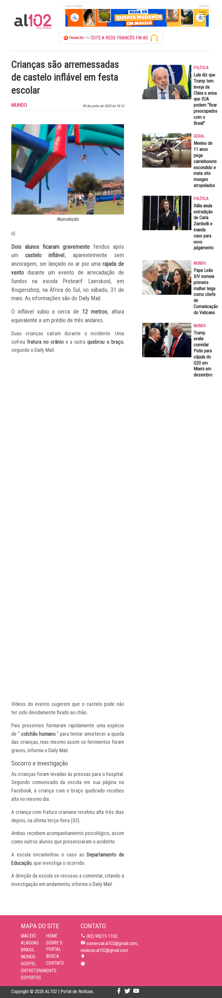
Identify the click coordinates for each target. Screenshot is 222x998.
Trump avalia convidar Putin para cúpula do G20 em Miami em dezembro (203, 354)
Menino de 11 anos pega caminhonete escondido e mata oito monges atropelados (205, 164)
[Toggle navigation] (203, 14)
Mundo (28, 956)
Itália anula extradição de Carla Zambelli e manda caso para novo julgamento (204, 227)
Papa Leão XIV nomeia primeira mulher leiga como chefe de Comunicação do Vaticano (206, 291)
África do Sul (65, 289)
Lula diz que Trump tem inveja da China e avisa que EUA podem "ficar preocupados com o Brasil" (205, 99)
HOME (51, 936)
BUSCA (52, 956)
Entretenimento (38, 970)
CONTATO (55, 963)
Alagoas (30, 943)
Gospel (28, 963)
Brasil (28, 950)
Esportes (31, 977)
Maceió (28, 936)
